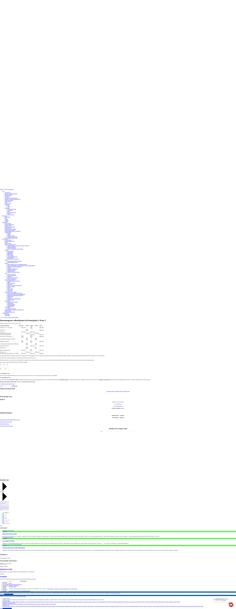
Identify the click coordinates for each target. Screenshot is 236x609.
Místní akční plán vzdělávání (12, 258)
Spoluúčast (9, 276)
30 (8, 508)
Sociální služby (10, 303)
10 (0, 506)
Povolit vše (11, 594)
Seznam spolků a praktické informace (14, 261)
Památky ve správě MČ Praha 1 (13, 272)
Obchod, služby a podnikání (10, 229)
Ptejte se (9, 213)
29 (3, 503)
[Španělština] (5, 585)
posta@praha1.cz (119, 406)
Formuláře (7, 204)
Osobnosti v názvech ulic (12, 236)
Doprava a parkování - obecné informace (15, 249)
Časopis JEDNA (8, 240)
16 (8, 506)
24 (0, 508)
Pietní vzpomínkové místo (10, 312)
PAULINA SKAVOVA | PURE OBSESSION (13, 548)
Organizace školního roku (12, 256)
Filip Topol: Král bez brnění (9, 534)
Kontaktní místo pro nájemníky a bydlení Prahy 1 (14, 309)
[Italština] (4, 586)
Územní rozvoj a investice (10, 226)
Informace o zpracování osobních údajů (12, 199)
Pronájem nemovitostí (11, 212)
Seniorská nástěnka (11, 304)
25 (1, 508)
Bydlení (6, 242)
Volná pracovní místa (9, 200)
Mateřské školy (10, 253)
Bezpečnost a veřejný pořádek (11, 292)
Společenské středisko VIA (12, 262)
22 (6, 507)
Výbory (6, 219)
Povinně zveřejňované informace (11, 198)
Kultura (6, 263)
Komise (6, 220)
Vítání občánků (8, 310)
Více (1, 525)
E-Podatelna (9, 210)
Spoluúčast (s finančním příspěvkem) (14, 266)
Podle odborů (7, 315)
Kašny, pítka (9, 284)
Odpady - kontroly (11, 286)
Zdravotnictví (7, 307)
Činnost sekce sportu (11, 274)
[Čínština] (4, 588)
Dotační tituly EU (8, 228)
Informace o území (11, 235)
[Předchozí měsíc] (4, 490)
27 (0, 503)
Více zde (34, 579)
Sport (6, 273)
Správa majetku (8, 243)
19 (3, 507)
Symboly (9, 233)
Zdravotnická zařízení (11, 308)
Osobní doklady (8, 203)
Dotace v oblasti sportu (11, 275)
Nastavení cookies (12, 586)
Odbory (8, 205)
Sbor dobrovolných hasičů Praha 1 (14, 298)
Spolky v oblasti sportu (11, 278)
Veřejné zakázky (8, 201)
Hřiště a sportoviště (11, 283)
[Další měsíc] (4, 500)
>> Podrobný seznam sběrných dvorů (7, 383)
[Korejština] (4, 589)
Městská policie (10, 296)
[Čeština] (4, 590)
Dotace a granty (8, 225)
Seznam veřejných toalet (9, 241)
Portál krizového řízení (11, 209)
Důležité (16, 317)
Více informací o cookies (115, 593)
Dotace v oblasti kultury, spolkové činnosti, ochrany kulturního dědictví (21, 265)
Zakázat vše (6, 594)
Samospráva (4, 215)
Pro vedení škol (10, 257)
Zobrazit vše (6, 512)
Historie (8, 234)
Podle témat (7, 314)
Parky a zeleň (10, 288)
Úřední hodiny (8, 192)
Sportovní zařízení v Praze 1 (12, 277)
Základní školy (10, 252)
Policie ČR (9, 297)
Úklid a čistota (10, 289)
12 (3, 506)
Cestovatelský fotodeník (8, 541)
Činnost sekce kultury (11, 270)
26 (3, 508)
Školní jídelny (10, 254)
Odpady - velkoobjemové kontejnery (14, 285)
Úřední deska (7, 195)
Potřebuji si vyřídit (6, 569)
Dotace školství (10, 251)
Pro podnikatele (8, 223)
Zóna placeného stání (11, 246)
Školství (6, 250)
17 (0, 507)
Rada (6, 218)
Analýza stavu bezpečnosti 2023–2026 (14, 293)
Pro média (7, 197)
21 (5, 507)
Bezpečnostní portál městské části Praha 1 (15, 295)
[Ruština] (4, 587)
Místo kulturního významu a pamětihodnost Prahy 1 (17, 264)
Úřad (3, 191)
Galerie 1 (9, 267)
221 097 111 (119, 404)
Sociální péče (7, 300)
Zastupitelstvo (7, 216)
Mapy (8, 211)
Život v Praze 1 (5, 239)
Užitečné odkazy (10, 299)
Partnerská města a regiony (10, 230)
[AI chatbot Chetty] (231, 604)
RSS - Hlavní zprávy (73, 588)
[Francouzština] (5, 584)
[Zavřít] (232, 599)
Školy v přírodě (10, 255)
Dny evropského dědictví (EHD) (11, 237)
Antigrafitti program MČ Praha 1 (13, 281)
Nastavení (2, 594)
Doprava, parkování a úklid (10, 244)
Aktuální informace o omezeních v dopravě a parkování (18, 245)
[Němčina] (4, 583)
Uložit (1, 608)
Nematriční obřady (11, 271)
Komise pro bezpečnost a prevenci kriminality (16, 294)
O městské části (8, 232)
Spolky (6, 260)
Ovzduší (9, 287)
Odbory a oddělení (8, 194)
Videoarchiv (9, 291)
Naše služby (7, 208)
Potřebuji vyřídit (5, 313)
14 (5, 506)
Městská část (4, 222)
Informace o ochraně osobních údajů (62, 588)
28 (1, 503)
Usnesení (6, 221)
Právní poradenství (11, 305)
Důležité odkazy (10, 306)
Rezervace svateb (10, 214)
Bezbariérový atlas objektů (12, 302)
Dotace (8, 282)
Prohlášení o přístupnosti (13, 585)
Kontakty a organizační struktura (11, 193)
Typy (8, 207)
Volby (6, 202)
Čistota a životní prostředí (10, 279)
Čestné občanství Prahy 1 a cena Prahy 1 (13, 231)
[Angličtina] (4, 582)
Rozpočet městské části (9, 224)
